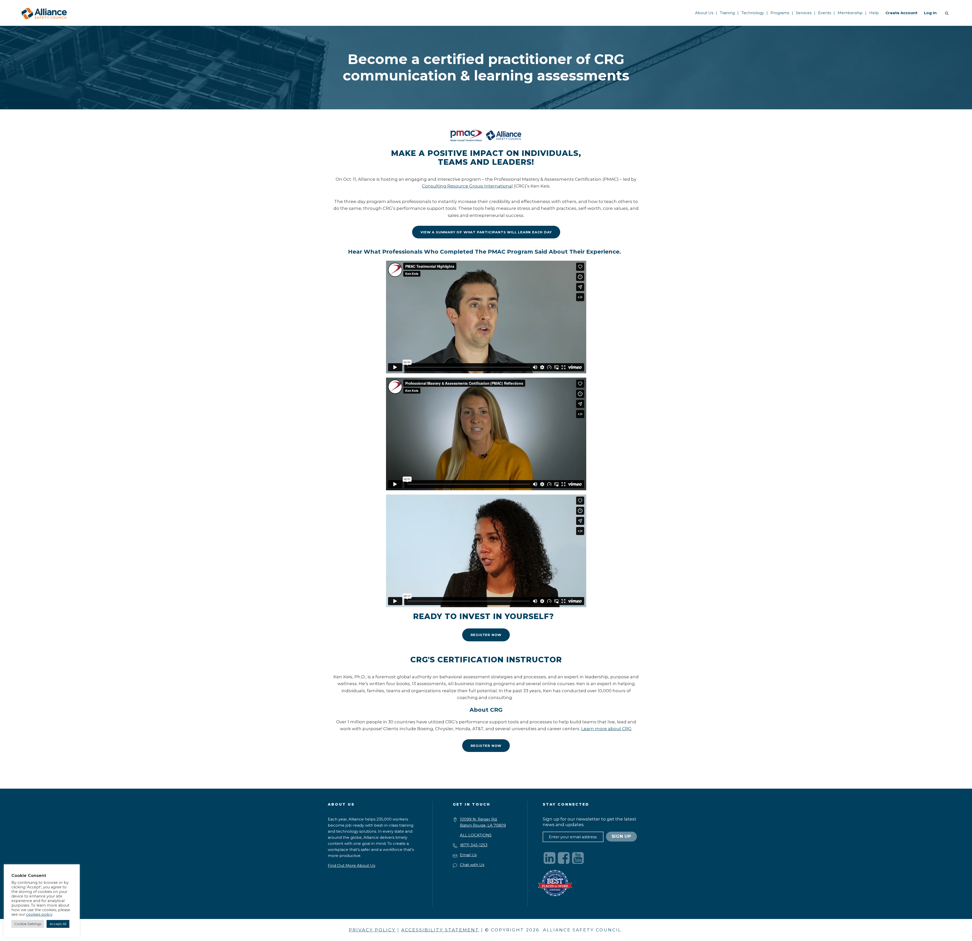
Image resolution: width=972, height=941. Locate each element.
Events (824, 12)
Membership (850, 12)
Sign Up (622, 836)
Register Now (486, 635)
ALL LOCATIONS (476, 835)
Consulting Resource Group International (467, 186)
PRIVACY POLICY (372, 929)
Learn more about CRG (606, 728)
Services (804, 12)
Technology (752, 12)
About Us (704, 12)
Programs (780, 12)
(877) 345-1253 (474, 845)
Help (874, 12)
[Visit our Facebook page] (564, 858)
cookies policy (39, 914)
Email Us (468, 854)
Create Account (901, 12)
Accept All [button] (58, 924)
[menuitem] (704, 13)
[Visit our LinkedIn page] (549, 858)
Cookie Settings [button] (27, 924)
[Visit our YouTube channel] (578, 858)
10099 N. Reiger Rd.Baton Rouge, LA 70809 (483, 822)
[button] (947, 13)
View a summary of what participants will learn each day (486, 232)
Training (727, 12)
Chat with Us (472, 864)
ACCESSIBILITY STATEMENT (440, 929)
